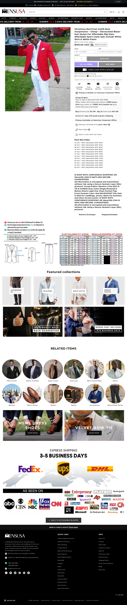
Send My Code (63, 320)
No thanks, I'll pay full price (63, 325)
